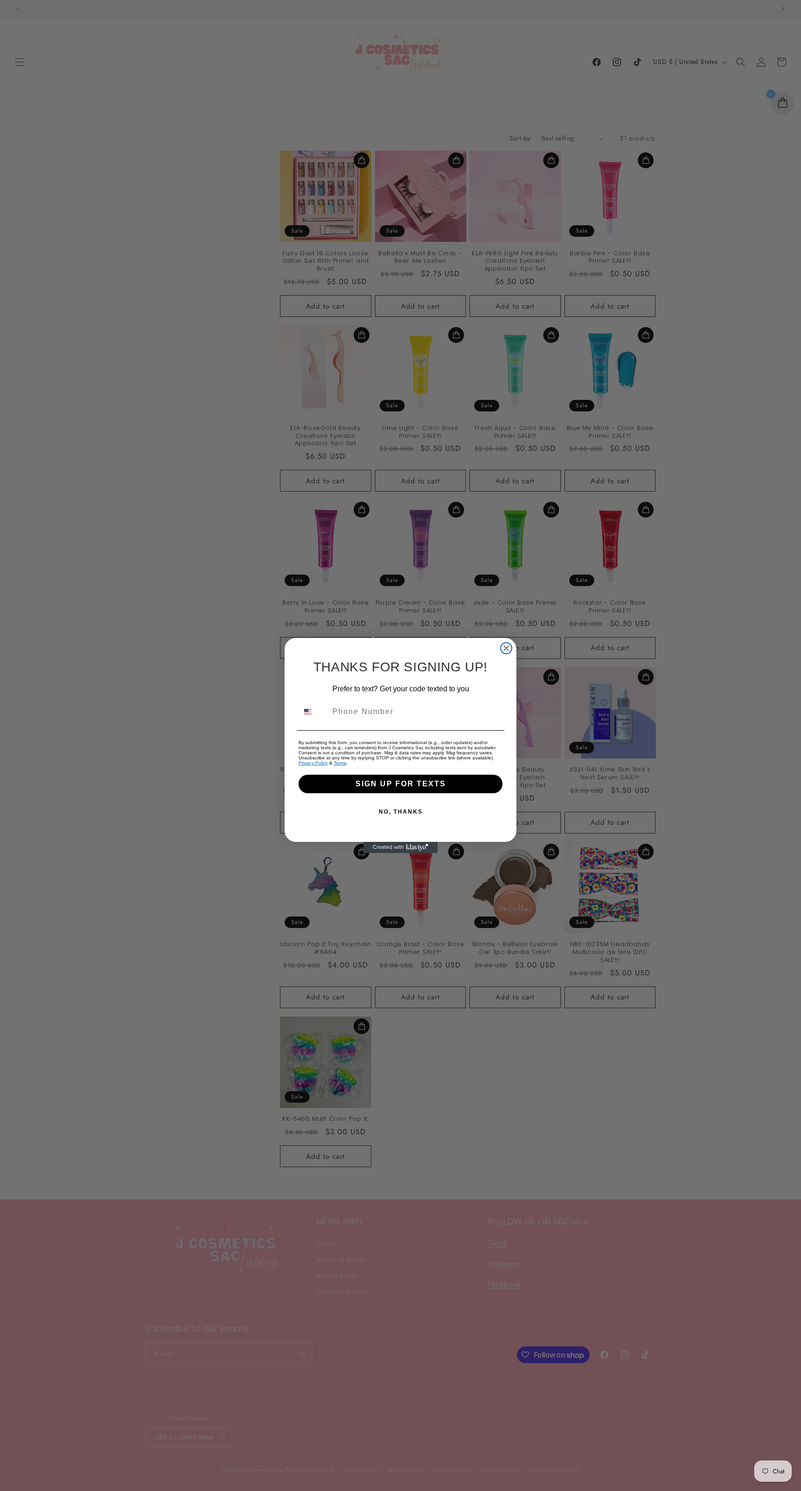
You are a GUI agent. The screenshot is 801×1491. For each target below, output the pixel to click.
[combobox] (313, 711)
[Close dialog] (506, 648)
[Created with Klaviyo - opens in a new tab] (400, 847)
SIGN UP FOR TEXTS (401, 784)
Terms (340, 762)
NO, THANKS (401, 812)
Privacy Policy (313, 762)
